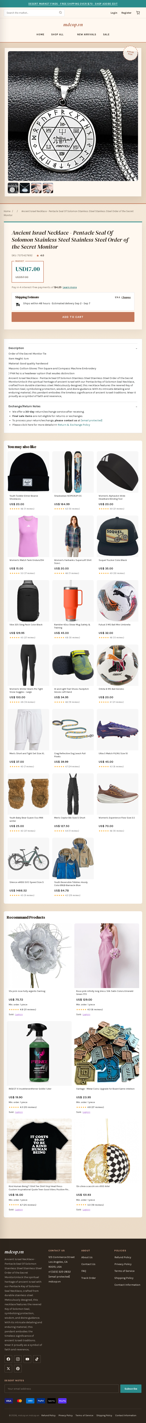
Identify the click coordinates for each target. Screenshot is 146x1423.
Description (16, 348)
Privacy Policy (123, 1264)
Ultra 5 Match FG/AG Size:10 (113, 753)
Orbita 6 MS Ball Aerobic (111, 689)
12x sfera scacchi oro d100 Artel (93, 1186)
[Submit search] (60, 12)
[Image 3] (36, 188)
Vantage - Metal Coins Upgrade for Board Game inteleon (105, 1088)
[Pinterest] (18, 1368)
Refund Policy (122, 1257)
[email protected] (91, 420)
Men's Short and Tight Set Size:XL (27, 753)
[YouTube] (27, 1359)
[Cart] (138, 13)
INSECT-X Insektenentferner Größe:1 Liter (30, 1088)
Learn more (70, 287)
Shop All (57, 34)
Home (40, 34)
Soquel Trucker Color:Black (113, 560)
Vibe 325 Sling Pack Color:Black (26, 624)
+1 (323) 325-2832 (59, 1271)
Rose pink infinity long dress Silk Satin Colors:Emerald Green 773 (104, 992)
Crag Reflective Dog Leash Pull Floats (70, 755)
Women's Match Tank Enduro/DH (27, 560)
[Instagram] (18, 1359)
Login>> (19, 1014)
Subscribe (131, 1388)
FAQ (83, 1271)
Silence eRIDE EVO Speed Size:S (27, 882)
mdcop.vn (73, 24)
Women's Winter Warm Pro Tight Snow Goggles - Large (26, 690)
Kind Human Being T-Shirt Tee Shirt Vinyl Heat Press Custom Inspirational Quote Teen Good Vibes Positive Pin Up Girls (38, 1188)
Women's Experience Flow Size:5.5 (117, 817)
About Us (87, 1257)
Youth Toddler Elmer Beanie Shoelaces (24, 497)
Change (126, 297)
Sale (106, 34)
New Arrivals (86, 34)
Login (114, 12)
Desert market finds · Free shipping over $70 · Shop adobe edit (72, 3)
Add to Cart (73, 317)
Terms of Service (124, 1271)
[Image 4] (48, 188)
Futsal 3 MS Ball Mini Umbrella (114, 624)
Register (126, 12)
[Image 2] (24, 188)
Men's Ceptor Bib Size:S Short (69, 817)
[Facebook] (8, 1359)
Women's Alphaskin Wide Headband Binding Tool (112, 497)
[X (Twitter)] (8, 1368)
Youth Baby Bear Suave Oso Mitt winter (26, 819)
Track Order (88, 1278)
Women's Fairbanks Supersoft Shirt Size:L (72, 561)
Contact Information (127, 1284)
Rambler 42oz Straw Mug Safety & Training (72, 626)
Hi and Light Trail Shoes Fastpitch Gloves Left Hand (71, 690)
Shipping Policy (123, 1278)
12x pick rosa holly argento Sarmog (27, 991)
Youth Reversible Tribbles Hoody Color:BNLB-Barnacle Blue (71, 884)
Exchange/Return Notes (24, 406)
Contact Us (88, 1264)
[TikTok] (37, 1359)
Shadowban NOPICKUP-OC (68, 496)
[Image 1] (13, 188)
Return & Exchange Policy (74, 424)
